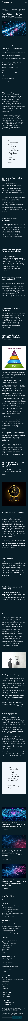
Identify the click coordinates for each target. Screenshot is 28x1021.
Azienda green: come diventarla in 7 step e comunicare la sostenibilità (14, 883)
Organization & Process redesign (10, 928)
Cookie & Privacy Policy (7, 1017)
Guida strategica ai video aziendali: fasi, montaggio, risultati (12, 854)
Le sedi (4, 971)
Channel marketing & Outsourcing (11, 909)
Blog (3, 986)
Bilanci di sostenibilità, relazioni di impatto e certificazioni (13, 980)
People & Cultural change (8, 930)
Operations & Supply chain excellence (12, 932)
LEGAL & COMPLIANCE (8, 1002)
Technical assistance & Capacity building (12, 934)
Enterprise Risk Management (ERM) (11, 926)
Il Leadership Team (7, 968)
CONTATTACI (6, 1000)
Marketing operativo (7, 81)
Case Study (5, 988)
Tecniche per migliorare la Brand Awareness (13, 52)
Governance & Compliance (9, 943)
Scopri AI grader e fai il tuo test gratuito (13, 159)
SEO (21, 721)
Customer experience (7, 911)
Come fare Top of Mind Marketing (11, 43)
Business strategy (6, 924)
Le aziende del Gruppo (8, 970)
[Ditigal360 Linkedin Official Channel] (2, 899)
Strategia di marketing (8, 78)
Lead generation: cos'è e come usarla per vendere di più (13, 825)
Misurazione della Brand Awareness (11, 55)
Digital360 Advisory (7, 960)
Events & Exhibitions (7, 915)
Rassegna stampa (6, 983)
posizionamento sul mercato (12, 524)
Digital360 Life (6, 994)
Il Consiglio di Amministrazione (10, 966)
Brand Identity (6, 70)
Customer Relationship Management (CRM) (13, 913)
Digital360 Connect (7, 962)
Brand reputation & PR (8, 907)
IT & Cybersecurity (7, 945)
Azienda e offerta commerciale (10, 67)
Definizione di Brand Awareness (10, 45)
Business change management (10, 923)
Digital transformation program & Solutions (13, 942)
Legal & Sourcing (6, 947)
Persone (4, 75)
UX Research (5, 952)
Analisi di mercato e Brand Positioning (12, 73)
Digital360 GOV (6, 964)
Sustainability (5, 949)
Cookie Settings (17, 1017)
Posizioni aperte (6, 996)
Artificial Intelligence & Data (9, 940)
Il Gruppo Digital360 (7, 959)
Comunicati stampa (7, 985)
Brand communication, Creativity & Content (13, 906)
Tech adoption (5, 951)
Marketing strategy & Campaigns (10, 916)
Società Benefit (6, 978)
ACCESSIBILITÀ (6, 1004)
